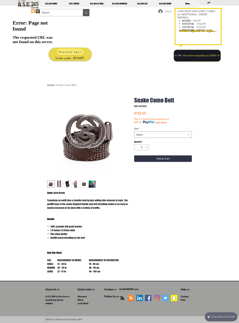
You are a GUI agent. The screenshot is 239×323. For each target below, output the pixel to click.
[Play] (38, 11)
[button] (208, 3)
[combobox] (163, 134)
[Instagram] (157, 298)
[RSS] (122, 298)
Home (50, 85)
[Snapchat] (174, 298)
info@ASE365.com (129, 289)
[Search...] (86, 12)
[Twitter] (165, 298)
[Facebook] (148, 298)
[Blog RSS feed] (33, 11)
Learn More (161, 122)
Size (137, 128)
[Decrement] (137, 147)
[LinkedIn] (139, 298)
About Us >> (52, 289)
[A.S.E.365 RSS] (131, 298)
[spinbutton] (142, 147)
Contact (185, 296)
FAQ (183, 300)
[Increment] (147, 147)
